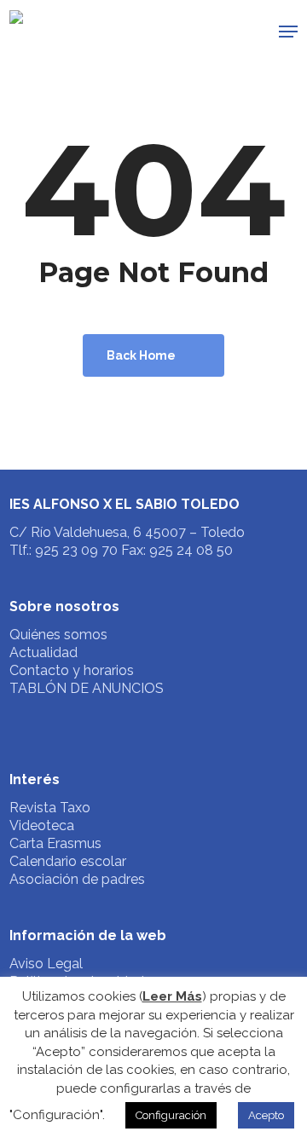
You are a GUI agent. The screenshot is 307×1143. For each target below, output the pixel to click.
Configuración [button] (171, 1115)
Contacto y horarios (71, 670)
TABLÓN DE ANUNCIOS (86, 688)
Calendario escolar (67, 861)
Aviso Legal (46, 963)
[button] (288, 31)
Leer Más (172, 996)
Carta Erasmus (55, 843)
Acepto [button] (266, 1115)
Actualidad (43, 652)
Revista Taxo (49, 808)
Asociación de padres (77, 879)
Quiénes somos (58, 634)
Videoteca (41, 825)
